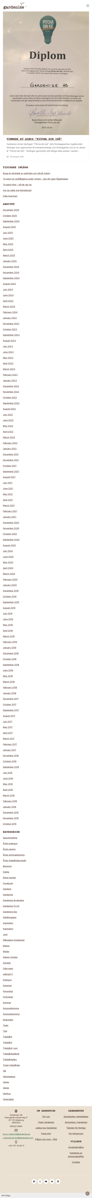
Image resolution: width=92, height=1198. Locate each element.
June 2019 (8, 619)
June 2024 (8, 295)
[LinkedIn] (58, 1181)
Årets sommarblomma (14, 855)
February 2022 (10, 443)
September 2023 (11, 335)
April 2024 (8, 301)
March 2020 (9, 574)
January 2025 (10, 261)
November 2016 (11, 755)
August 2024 (9, 284)
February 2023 (10, 375)
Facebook (8, 883)
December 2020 (11, 522)
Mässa (6, 946)
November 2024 (11, 272)
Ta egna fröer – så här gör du (17, 184)
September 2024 (11, 278)
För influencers (76, 1133)
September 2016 (11, 767)
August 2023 (9, 340)
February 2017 (10, 744)
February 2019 (10, 642)
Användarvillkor (76, 1147)
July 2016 (7, 773)
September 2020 (11, 539)
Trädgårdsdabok (11, 1054)
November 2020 (11, 528)
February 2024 (10, 312)
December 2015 (11, 812)
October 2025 (10, 215)
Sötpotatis (8, 1020)
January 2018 (9, 693)
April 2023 (8, 363)
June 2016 (8, 778)
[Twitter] (52, 1181)
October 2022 (10, 397)
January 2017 (9, 750)
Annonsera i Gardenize (76, 1122)
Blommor (7, 866)
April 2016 (8, 790)
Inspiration (8, 923)
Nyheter (7, 963)
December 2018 (11, 653)
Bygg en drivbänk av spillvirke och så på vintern (26, 173)
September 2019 (11, 602)
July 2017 (7, 721)
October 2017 (9, 704)
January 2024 (10, 318)
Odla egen (8, 968)
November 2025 (11, 210)
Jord (5, 934)
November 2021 (11, 460)
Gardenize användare (13, 900)
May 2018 (8, 676)
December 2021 (11, 454)
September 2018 (11, 665)
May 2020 (8, 562)
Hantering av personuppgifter (76, 1155)
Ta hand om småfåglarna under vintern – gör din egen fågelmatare (35, 179)
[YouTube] (46, 1181)
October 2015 (9, 824)
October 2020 (10, 534)
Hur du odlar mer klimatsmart (17, 190)
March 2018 (9, 682)
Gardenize (8, 894)
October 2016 (9, 761)
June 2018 (8, 670)
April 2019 (8, 630)
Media (6, 951)
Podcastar (8, 997)
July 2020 (8, 551)
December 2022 (11, 386)
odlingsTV (8, 974)
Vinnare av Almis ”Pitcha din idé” (34, 139)
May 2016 (8, 784)
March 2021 (9, 505)
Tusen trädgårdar (11, 1065)
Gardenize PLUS (11, 906)
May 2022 (8, 426)
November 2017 (11, 699)
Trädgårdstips (10, 1059)
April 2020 (8, 568)
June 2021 (8, 488)
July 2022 (8, 414)
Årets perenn (9, 849)
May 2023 (8, 358)
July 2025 (8, 232)
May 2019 (8, 625)
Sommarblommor (11, 1014)
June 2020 (8, 557)
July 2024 (8, 289)
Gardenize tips (10, 912)
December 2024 (11, 267)
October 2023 (10, 329)
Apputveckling (10, 838)
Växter (6, 1082)
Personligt (8, 991)
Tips (5, 1031)
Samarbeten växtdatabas (76, 1116)
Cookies (76, 1162)
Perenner (7, 985)
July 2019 (7, 613)
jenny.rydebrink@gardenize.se (16, 1134)
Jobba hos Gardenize (46, 1128)
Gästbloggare (9, 917)
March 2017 (8, 738)
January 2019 (9, 647)
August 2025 (9, 227)
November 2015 (11, 818)
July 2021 (7, 483)
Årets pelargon (10, 843)
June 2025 (8, 238)
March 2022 (9, 437)
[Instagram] (40, 1181)
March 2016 (9, 795)
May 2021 (8, 494)
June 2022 (8, 420)
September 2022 (11, 403)
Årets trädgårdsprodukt (14, 860)
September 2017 (11, 710)
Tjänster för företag (76, 1128)
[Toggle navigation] (87, 5)
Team (5, 1025)
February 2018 (10, 687)
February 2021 (10, 511)
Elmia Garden (9, 877)
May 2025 (8, 244)
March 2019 (9, 636)
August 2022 (9, 409)
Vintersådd (8, 1099)
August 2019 (9, 608)
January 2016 (9, 807)
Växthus (7, 1093)
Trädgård (7, 1037)
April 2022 (8, 431)
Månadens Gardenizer (14, 940)
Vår (4, 1071)
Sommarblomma (11, 1008)
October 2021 (9, 466)
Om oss (46, 1116)
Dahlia (6, 872)
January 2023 (10, 380)
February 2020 (10, 579)
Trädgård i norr (10, 1048)
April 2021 (8, 500)
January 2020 (10, 585)
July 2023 (8, 346)
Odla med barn (10, 196)
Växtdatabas (9, 1076)
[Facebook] (34, 1181)
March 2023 (9, 369)
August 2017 (9, 716)
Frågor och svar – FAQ (46, 1139)
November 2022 (11, 392)
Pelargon (7, 980)
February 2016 (10, 801)
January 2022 (10, 448)
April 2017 (8, 733)
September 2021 (11, 471)
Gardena (7, 889)
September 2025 (11, 221)
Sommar (7, 1002)
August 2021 (9, 477)
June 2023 (8, 352)
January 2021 (9, 517)
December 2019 (11, 591)
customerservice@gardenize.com (18, 1138)
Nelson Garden (10, 957)
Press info (46, 1133)
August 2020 (9, 545)
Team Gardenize (46, 1122)
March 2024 (9, 306)
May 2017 (8, 727)
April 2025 (8, 249)
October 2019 (9, 596)
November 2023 (11, 323)
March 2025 (9, 255)
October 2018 (9, 659)
